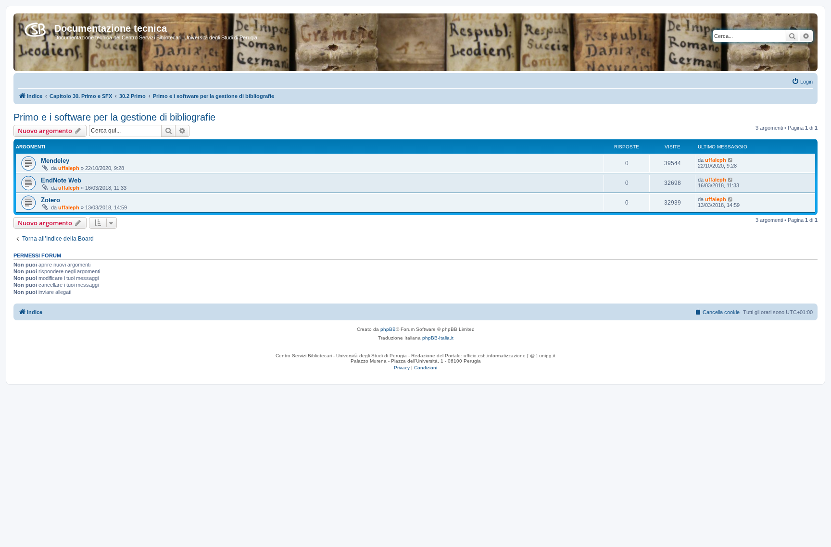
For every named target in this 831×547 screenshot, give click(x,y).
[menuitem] (802, 81)
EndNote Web (61, 180)
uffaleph (68, 168)
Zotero (50, 200)
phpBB (388, 329)
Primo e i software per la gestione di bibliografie (114, 117)
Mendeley (55, 160)
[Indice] (35, 28)
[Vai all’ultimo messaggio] (731, 160)
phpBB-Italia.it (437, 337)
